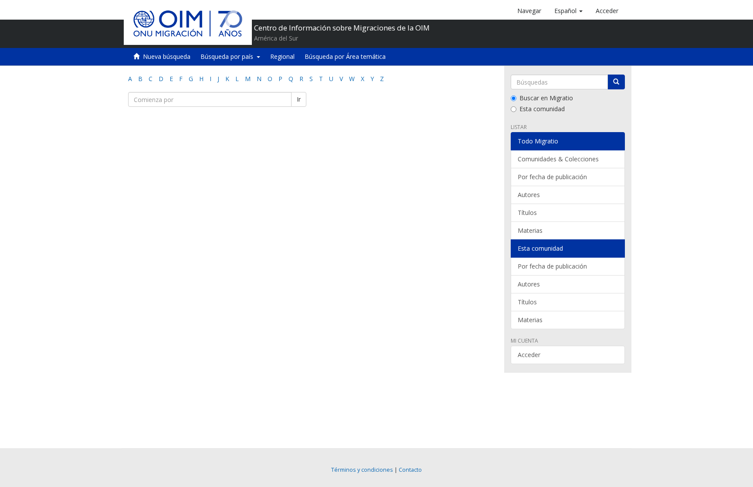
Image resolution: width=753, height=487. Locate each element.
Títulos (527, 212)
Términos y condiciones (362, 469)
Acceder (529, 355)
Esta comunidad (542, 109)
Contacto (410, 469)
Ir (299, 99)
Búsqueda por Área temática (345, 56)
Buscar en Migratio (546, 98)
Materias (530, 230)
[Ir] (616, 82)
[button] (568, 11)
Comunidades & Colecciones (558, 159)
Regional (282, 56)
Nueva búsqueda (166, 56)
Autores (529, 195)
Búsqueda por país (228, 56)
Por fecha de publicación (552, 177)
